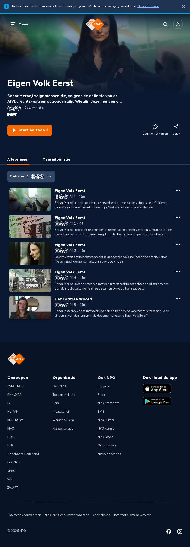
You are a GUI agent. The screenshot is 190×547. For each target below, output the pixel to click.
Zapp (101, 394)
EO (9, 403)
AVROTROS (15, 386)
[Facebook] (168, 532)
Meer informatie (148, 6)
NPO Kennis (106, 428)
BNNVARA (14, 394)
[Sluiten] (183, 6)
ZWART (12, 487)
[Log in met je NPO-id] (177, 24)
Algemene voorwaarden (24, 515)
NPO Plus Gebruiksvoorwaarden (67, 515)
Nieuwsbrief (61, 411)
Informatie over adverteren (132, 515)
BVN (101, 411)
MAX (10, 428)
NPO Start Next (108, 403)
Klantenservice (63, 428)
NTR (10, 445)
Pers (56, 403)
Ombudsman (107, 445)
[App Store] (157, 388)
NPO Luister (106, 420)
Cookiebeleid (102, 515)
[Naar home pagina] (95, 24)
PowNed (13, 462)
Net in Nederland (109, 454)
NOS (10, 437)
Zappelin (104, 386)
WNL (10, 479)
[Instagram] (180, 532)
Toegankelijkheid (64, 394)
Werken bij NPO (63, 420)
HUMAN (12, 411)
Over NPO (59, 386)
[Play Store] (157, 401)
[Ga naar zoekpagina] (165, 24)
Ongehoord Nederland (23, 454)
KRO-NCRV (15, 420)
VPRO (11, 471)
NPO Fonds (105, 437)
